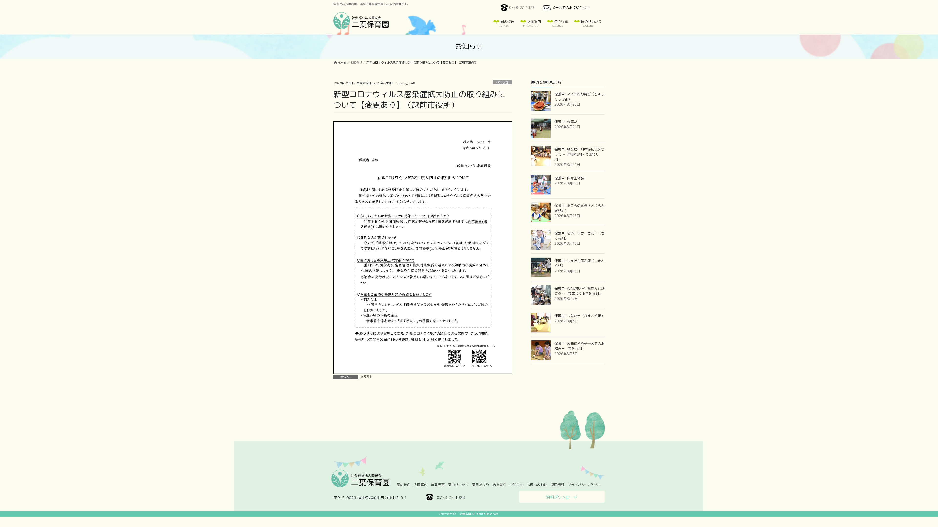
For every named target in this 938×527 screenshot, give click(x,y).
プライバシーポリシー (585, 484)
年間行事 (438, 484)
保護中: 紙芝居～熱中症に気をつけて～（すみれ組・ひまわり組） (579, 154)
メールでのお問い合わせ (571, 7)
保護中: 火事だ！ (567, 121)
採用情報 (557, 484)
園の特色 (403, 484)
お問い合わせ (537, 484)
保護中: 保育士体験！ (570, 178)
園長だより (480, 484)
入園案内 (420, 484)
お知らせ (502, 82)
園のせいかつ (458, 484)
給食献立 (499, 484)
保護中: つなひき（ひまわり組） (579, 316)
